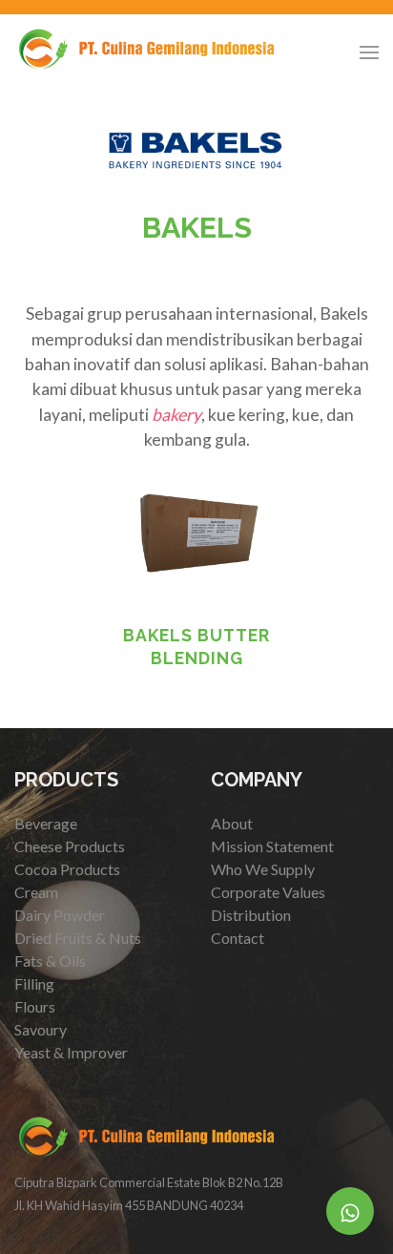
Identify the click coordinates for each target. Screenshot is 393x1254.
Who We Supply (263, 869)
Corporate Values (268, 892)
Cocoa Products (67, 869)
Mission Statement (272, 846)
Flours (34, 1006)
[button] (369, 52)
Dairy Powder (59, 915)
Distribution (251, 915)
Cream (36, 892)
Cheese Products (69, 846)
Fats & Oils (50, 960)
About (232, 823)
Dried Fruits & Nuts (77, 938)
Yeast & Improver (71, 1052)
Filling (34, 983)
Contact (237, 938)
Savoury (40, 1029)
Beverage (45, 823)
